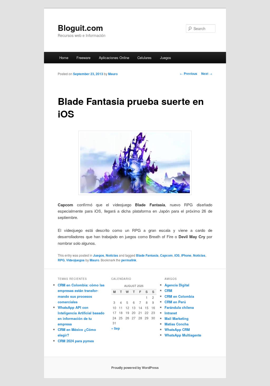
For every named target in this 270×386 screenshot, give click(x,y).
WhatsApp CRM (177, 329)
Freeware (83, 57)
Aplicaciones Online (114, 57)
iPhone (186, 255)
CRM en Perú (175, 301)
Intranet (171, 312)
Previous (188, 73)
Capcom (166, 255)
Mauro (113, 73)
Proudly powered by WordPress (135, 367)
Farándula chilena (179, 307)
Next (206, 73)
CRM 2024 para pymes (76, 340)
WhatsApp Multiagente (183, 335)
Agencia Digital (177, 284)
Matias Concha (177, 323)
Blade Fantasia (147, 255)
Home (63, 57)
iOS (177, 255)
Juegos (165, 57)
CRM (168, 290)
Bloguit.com (80, 27)
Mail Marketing (177, 318)
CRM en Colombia (179, 296)
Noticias (112, 255)
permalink (128, 260)
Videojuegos (75, 260)
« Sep (115, 328)
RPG (61, 260)
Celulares (144, 57)
